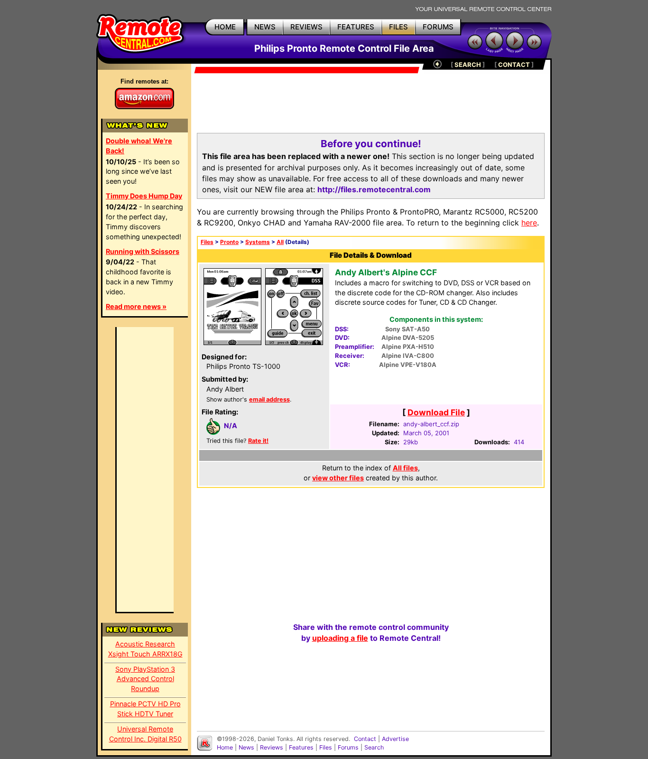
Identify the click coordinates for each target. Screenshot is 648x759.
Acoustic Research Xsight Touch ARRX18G (145, 649)
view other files (338, 478)
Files (207, 242)
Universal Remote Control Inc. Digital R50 (145, 734)
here (529, 222)
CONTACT (514, 64)
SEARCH (467, 64)
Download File (436, 412)
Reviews (271, 747)
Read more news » (136, 306)
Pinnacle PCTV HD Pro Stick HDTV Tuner (145, 709)
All (280, 242)
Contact (365, 738)
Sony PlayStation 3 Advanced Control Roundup (145, 679)
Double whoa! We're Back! (139, 146)
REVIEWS (306, 26)
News (246, 747)
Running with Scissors (142, 251)
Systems (257, 242)
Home (225, 747)
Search (374, 747)
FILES (398, 26)
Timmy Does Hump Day (144, 196)
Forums (348, 747)
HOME (225, 26)
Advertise (395, 738)
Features (301, 747)
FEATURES (355, 26)
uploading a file (340, 638)
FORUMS (438, 26)
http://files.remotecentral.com (374, 189)
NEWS (265, 26)
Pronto (229, 242)
